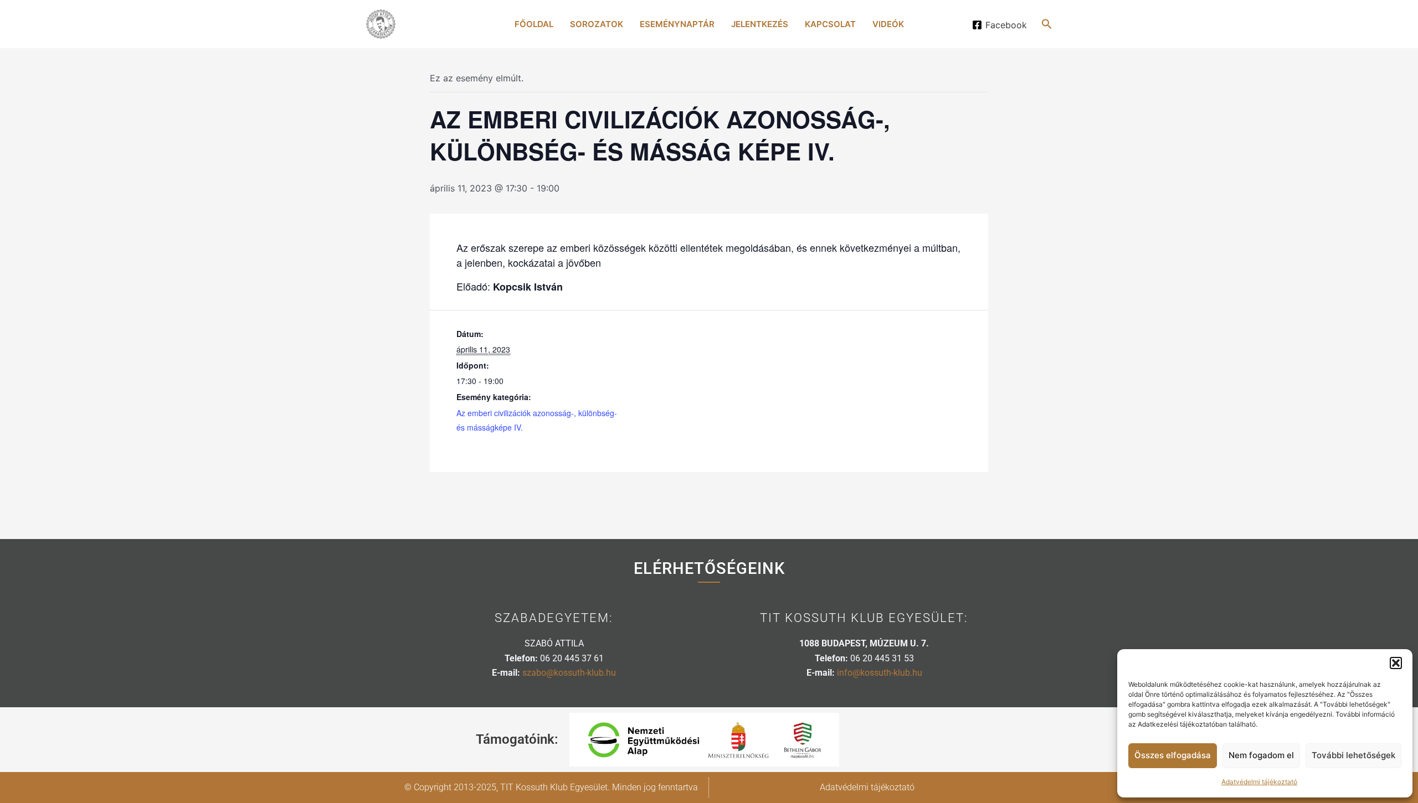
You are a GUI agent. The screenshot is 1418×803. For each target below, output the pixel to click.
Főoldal (534, 24)
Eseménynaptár (677, 24)
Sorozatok (596, 24)
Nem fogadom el (1261, 755)
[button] (1395, 663)
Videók (888, 24)
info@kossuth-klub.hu (879, 672)
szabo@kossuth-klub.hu (569, 672)
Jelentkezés (759, 24)
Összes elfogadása (1172, 755)
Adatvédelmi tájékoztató (1259, 782)
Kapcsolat (830, 24)
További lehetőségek (1353, 755)
